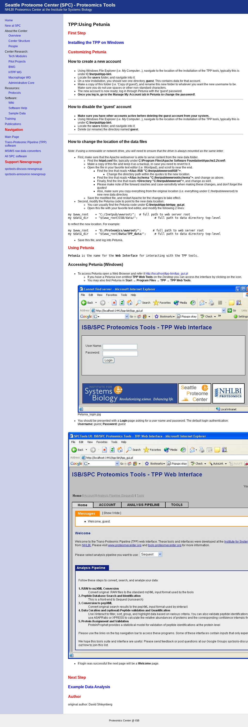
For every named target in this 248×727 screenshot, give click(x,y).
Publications (13, 124)
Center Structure (19, 41)
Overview (14, 35)
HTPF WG (15, 72)
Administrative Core (21, 83)
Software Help (17, 108)
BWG (11, 67)
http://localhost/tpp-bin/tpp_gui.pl (167, 273)
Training (10, 118)
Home (9, 20)
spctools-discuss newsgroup (23, 169)
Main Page (12, 137)
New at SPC (13, 25)
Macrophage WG (19, 77)
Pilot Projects (17, 61)
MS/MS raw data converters (23, 151)
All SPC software (16, 156)
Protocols (14, 93)
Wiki (11, 102)
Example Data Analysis (89, 687)
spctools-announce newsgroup (25, 174)
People (13, 46)
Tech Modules (17, 56)
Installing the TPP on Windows (96, 42)
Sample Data (17, 113)
